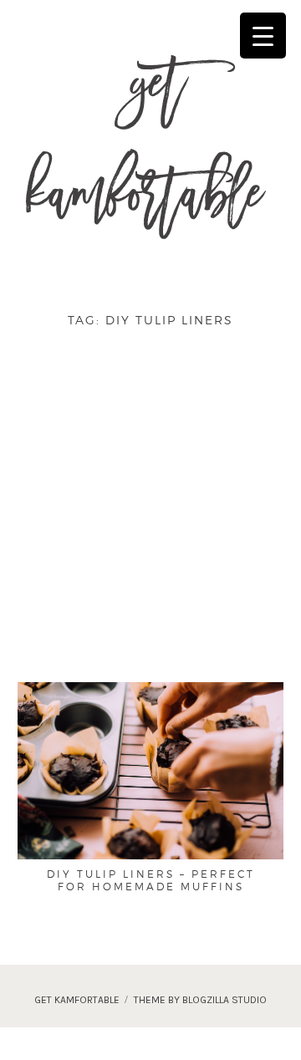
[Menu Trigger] (263, 36)
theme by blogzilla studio (200, 1000)
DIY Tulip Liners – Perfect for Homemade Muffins (151, 880)
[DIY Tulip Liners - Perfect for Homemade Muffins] (150, 769)
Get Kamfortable (144, 148)
